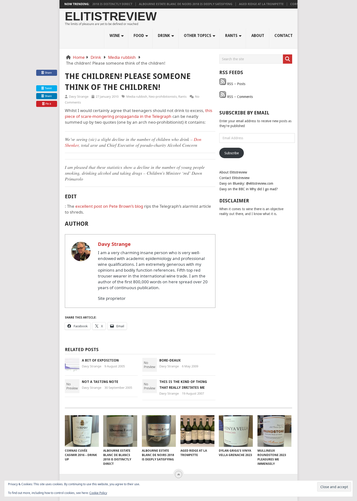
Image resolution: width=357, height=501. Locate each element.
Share (48, 72)
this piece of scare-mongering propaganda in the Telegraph (138, 113)
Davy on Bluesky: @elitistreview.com (246, 183)
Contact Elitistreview (234, 178)
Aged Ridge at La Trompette (253, 4)
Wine (115, 35)
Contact (283, 35)
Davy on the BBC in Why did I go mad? (248, 189)
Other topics (197, 35)
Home (79, 57)
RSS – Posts (235, 84)
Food (139, 35)
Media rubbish (122, 57)
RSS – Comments (239, 97)
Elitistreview (111, 16)
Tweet (48, 88)
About (257, 35)
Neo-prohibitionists (163, 96)
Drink (164, 35)
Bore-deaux (170, 360)
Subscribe (231, 153)
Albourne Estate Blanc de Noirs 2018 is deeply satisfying (178, 4)
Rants (231, 35)
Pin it (48, 103)
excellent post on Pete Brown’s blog (109, 206)
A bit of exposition (100, 360)
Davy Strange (78, 96)
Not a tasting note (100, 382)
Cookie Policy (98, 493)
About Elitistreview (233, 172)
